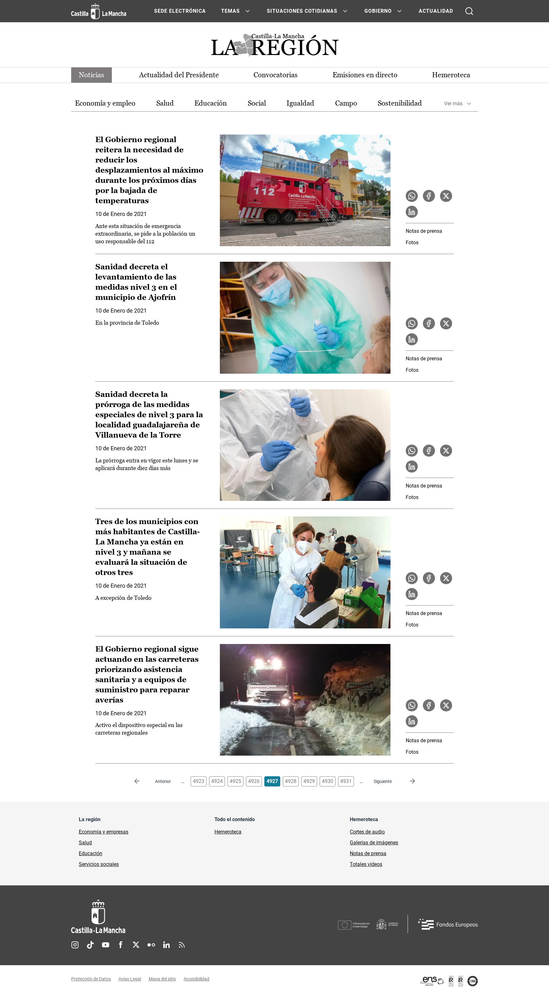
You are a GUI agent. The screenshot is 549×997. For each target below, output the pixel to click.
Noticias (91, 75)
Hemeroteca (451, 75)
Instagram (75, 945)
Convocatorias (276, 75)
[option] (105, 103)
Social (257, 103)
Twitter (136, 945)
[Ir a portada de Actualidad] (274, 47)
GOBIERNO (378, 11)
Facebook (120, 945)
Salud (165, 103)
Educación (210, 103)
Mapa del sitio (162, 978)
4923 (198, 781)
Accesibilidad (196, 978)
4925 (235, 781)
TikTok (90, 945)
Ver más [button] (453, 103)
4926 (254, 781)
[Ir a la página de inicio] (98, 11)
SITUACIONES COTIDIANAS (302, 11)
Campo (346, 103)
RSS (181, 945)
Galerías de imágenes (374, 843)
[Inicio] (157, 916)
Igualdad (300, 103)
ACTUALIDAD (436, 11)
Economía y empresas (103, 832)
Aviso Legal (130, 978)
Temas (230, 11)
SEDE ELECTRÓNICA (180, 11)
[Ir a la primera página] (142, 781)
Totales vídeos (366, 864)
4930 (327, 781)
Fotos (412, 242)
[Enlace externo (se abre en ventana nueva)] (448, 981)
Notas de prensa (424, 231)
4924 (217, 781)
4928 (290, 781)
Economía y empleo (105, 103)
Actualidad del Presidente (179, 75)
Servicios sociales (99, 864)
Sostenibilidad (400, 103)
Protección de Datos (91, 978)
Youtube (105, 945)
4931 (346, 781)
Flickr (151, 945)
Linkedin (166, 945)
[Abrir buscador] (469, 11)
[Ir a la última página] (407, 781)
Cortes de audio (367, 832)
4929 (309, 781)
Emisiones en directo (365, 75)
